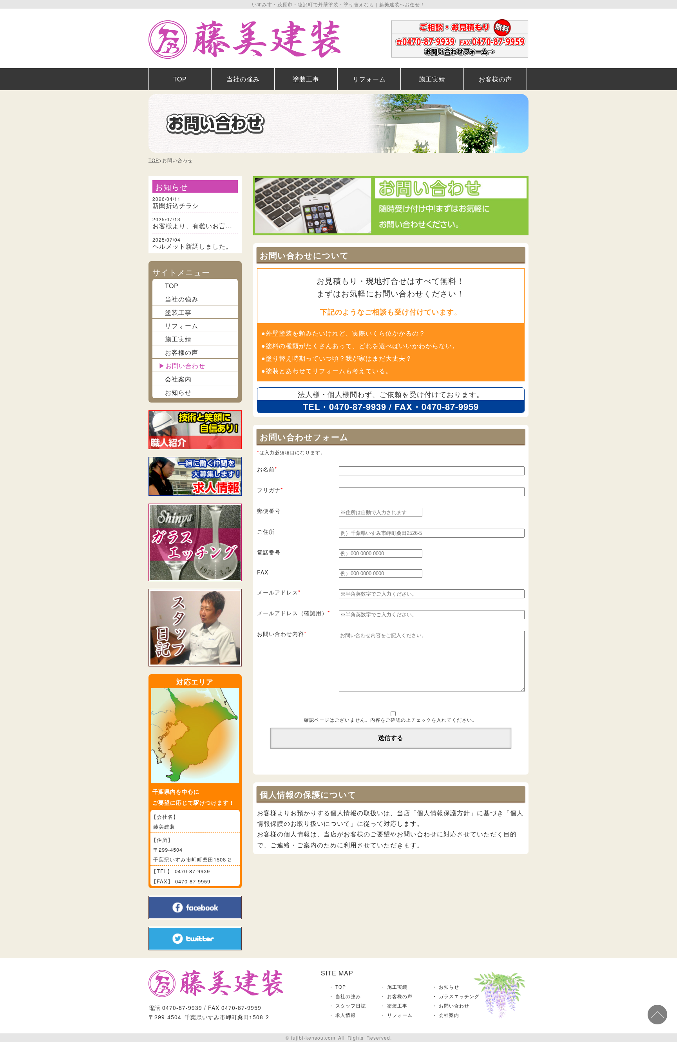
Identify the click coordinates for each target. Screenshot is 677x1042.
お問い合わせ (185, 365)
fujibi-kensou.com (313, 1037)
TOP (180, 78)
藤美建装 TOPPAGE (244, 39)
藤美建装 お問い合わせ (460, 38)
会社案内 (178, 378)
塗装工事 (306, 78)
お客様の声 (495, 78)
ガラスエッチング (459, 996)
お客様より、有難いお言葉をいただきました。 (222, 225)
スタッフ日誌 (350, 1005)
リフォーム (369, 78)
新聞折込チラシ (175, 205)
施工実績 (432, 78)
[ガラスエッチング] (195, 585)
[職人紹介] (195, 453)
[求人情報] (195, 500)
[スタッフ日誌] (195, 670)
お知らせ (178, 392)
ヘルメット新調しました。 (192, 246)
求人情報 (345, 1014)
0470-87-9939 (357, 406)
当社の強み (243, 78)
